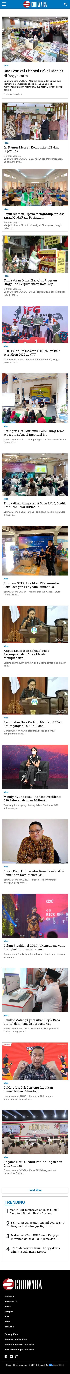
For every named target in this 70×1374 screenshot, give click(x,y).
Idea (6, 65)
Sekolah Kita (11, 1301)
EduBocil (9, 1296)
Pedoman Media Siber (16, 1339)
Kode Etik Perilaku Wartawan (19, 1344)
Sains (7, 1321)
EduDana (9, 1326)
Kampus (9, 1311)
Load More (35, 1190)
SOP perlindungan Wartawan (19, 1349)
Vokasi (8, 1306)
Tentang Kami (11, 1334)
